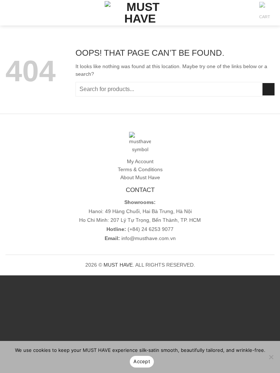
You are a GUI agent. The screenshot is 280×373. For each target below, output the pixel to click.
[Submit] (268, 89)
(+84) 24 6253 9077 (151, 229)
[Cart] (265, 15)
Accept (141, 361)
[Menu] (9, 13)
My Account (140, 161)
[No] (271, 359)
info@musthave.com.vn (148, 238)
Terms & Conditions (140, 169)
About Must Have (140, 177)
